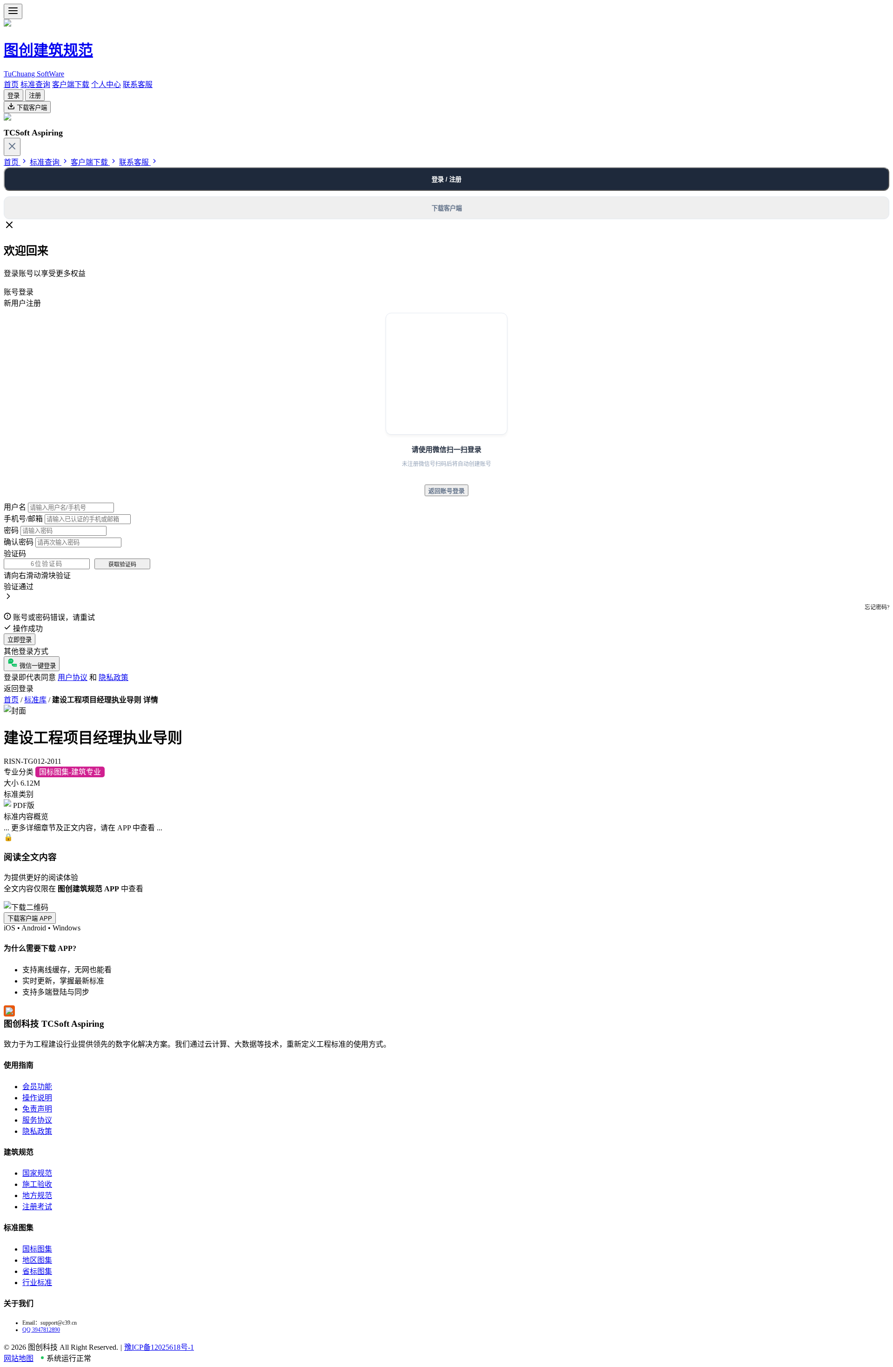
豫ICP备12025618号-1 (159, 1347)
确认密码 (18, 542)
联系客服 (138, 84)
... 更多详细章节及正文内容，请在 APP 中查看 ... (83, 828)
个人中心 (106, 84)
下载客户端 (31, 107)
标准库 (35, 700)
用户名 (15, 507)
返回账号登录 (446, 490)
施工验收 (37, 1184)
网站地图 (18, 1358)
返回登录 (18, 689)
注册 (35, 95)
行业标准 (37, 1282)
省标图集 (37, 1271)
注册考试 (37, 1207)
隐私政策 (113, 677)
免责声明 (37, 1109)
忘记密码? (877, 607)
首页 (11, 84)
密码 (11, 530)
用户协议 (72, 677)
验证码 (15, 554)
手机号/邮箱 (23, 519)
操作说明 (37, 1098)
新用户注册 (22, 303)
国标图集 (37, 1249)
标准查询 (35, 84)
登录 (13, 95)
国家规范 (37, 1173)
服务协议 (37, 1120)
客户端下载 (70, 84)
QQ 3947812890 (41, 1330)
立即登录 (19, 639)
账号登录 (18, 292)
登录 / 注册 (446, 179)
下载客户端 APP (29, 918)
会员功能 (37, 1087)
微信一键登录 (37, 665)
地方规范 (37, 1195)
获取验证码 (122, 564)
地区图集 (37, 1260)
